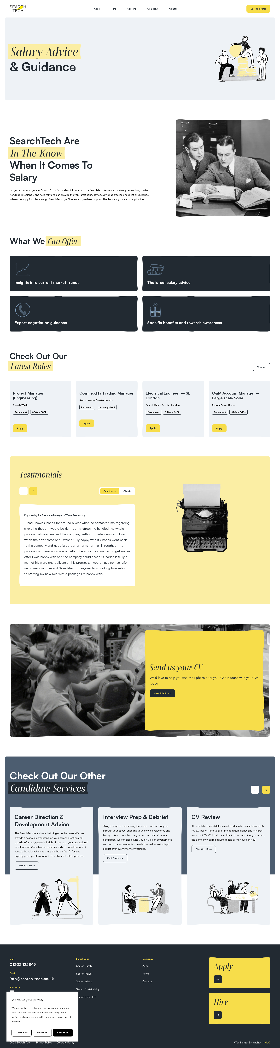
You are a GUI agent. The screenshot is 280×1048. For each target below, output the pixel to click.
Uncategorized (107, 407)
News (145, 973)
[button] (109, 491)
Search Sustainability (87, 989)
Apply (97, 8)
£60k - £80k (39, 412)
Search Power (220, 405)
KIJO (267, 1042)
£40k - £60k (172, 412)
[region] (42, 1017)
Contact (173, 8)
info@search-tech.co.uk (32, 978)
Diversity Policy (65, 1042)
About (145, 965)
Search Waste (20, 405)
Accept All (63, 1032)
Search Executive (86, 997)
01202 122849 (23, 964)
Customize (22, 1032)
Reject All (42, 1032)
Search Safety (84, 965)
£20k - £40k (238, 412)
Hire (114, 8)
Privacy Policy (44, 1042)
